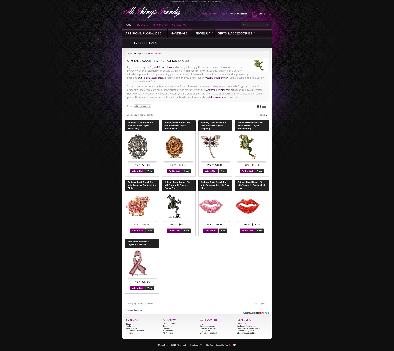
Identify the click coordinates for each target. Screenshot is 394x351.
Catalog (136, 53)
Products (142, 25)
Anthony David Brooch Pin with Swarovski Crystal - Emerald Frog (250, 125)
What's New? (131, 328)
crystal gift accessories (150, 77)
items (267, 14)
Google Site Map (221, 345)
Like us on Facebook (208, 333)
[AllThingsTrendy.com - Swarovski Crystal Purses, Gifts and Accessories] (234, 345)
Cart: (261, 14)
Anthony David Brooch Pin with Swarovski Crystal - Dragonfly (213, 125)
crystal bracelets (213, 97)
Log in (202, 324)
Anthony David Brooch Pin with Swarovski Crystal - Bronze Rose (177, 125)
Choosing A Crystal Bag (247, 333)
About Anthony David (245, 331)
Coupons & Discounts (135, 331)
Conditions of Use (196, 345)
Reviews (129, 333)
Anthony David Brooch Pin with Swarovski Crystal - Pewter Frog (177, 185)
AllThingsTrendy (163, 345)
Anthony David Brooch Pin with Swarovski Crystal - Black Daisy (140, 125)
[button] (137, 171)
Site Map (209, 345)
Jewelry (202, 33)
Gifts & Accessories (235, 33)
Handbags (179, 33)
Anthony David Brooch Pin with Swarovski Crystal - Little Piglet (142, 185)
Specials (166, 328)
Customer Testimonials (246, 326)
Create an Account (207, 326)
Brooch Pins (156, 53)
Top (129, 53)
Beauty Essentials (141, 43)
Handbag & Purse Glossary (248, 328)
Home (128, 25)
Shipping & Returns (208, 328)
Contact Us (179, 25)
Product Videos (169, 324)
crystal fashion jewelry (216, 77)
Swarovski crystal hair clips (220, 90)
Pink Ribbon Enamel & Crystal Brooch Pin (139, 243)
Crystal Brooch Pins (161, 67)
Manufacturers (169, 331)
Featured (130, 326)
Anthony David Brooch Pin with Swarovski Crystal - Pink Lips (215, 185)
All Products (168, 333)
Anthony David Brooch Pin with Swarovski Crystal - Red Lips (251, 185)
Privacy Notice (182, 345)
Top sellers (167, 326)
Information (160, 25)
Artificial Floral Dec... (144, 33)
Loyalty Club (205, 331)
